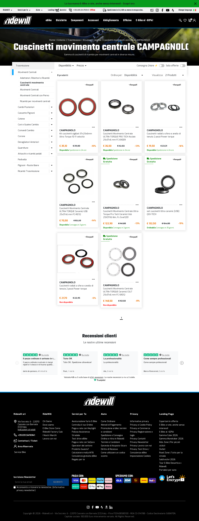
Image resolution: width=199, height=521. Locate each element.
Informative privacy (139, 421)
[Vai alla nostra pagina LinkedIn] (111, 507)
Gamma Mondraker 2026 (171, 438)
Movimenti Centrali (92, 40)
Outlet (162, 449)
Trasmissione (74, 40)
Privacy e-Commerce (140, 428)
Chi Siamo (47, 421)
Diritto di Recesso (109, 449)
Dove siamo (48, 424)
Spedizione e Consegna (112, 435)
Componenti (77, 20)
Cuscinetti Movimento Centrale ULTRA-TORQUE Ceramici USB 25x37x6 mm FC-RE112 (74, 211)
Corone (21, 136)
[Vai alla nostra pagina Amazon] (106, 507)
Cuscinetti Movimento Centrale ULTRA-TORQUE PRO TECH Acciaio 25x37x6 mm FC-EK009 (119, 136)
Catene (21, 118)
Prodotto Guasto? (80, 449)
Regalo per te (78, 459)
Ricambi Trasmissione (28, 171)
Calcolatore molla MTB (83, 452)
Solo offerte (172, 65)
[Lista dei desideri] (185, 20)
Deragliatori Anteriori (28, 142)
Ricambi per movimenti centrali (35, 101)
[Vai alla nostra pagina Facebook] (92, 507)
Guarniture (23, 147)
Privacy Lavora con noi (141, 445)
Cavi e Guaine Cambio (28, 124)
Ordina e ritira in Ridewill (112, 438)
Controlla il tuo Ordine (82, 424)
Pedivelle (22, 159)
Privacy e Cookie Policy (141, 424)
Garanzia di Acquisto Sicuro (114, 445)
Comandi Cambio (26, 130)
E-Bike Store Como (51, 428)
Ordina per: (116, 75)
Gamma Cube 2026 (168, 435)
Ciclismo (61, 40)
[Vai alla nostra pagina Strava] (102, 507)
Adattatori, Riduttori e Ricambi (35, 78)
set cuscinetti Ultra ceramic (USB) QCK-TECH (163, 213)
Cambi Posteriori (26, 107)
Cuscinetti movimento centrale (118, 40)
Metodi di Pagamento (111, 424)
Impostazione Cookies (140, 456)
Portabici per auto (167, 470)
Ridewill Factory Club (53, 431)
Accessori (93, 20)
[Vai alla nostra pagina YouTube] (97, 507)
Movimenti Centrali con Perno (34, 95)
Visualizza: (157, 75)
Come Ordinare (108, 421)
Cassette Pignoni (26, 112)
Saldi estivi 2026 (167, 459)
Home (52, 40)
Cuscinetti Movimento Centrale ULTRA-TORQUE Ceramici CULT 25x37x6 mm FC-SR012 (118, 291)
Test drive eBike (79, 438)
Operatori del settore (82, 445)
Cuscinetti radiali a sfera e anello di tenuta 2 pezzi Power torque (164, 135)
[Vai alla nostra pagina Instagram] (88, 507)
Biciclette (61, 20)
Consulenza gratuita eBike (84, 456)
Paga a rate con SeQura (83, 442)
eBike (49, 20)
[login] (194, 20)
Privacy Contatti (138, 438)
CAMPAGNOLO (142, 40)
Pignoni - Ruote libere (28, 165)
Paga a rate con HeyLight (84, 428)
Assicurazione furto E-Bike (84, 421)
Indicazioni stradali (26, 429)
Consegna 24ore (145, 65)
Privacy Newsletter (139, 442)
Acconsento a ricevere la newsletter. (40, 489)
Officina (127, 20)
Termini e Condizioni (110, 442)
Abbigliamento (111, 20)
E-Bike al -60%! (144, 20)
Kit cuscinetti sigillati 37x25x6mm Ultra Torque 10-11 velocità (75, 135)
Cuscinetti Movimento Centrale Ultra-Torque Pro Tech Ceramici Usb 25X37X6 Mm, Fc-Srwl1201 (121, 214)
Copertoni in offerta (168, 421)
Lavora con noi (50, 438)
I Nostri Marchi (50, 435)
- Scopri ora (127, 3)
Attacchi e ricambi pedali (30, 153)
